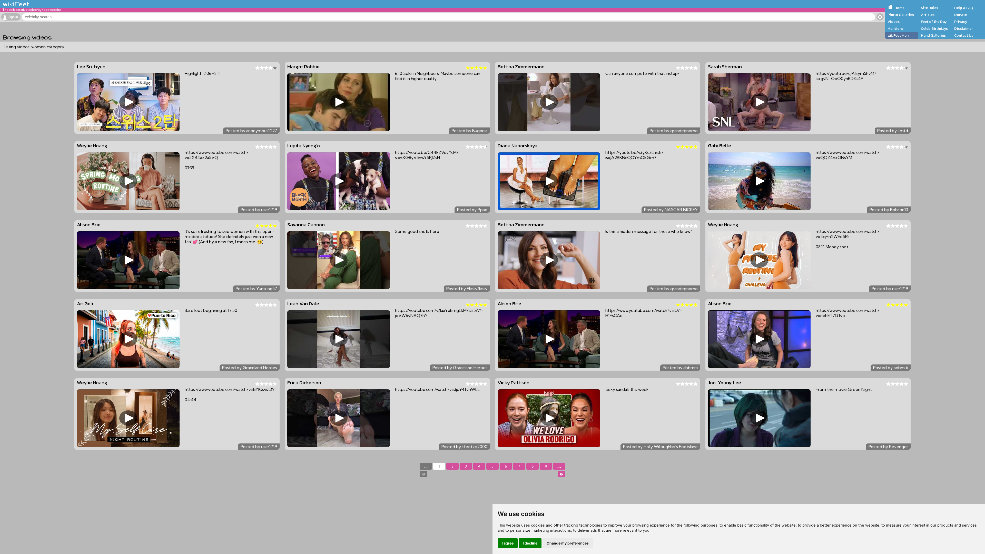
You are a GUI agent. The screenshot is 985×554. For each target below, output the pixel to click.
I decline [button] (530, 543)
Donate (960, 14)
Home (899, 8)
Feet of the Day (934, 21)
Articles (927, 14)
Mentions (895, 28)
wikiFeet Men (898, 35)
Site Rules (929, 8)
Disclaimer (963, 28)
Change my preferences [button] (568, 543)
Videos (894, 21)
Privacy (960, 21)
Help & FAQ (963, 8)
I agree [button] (508, 543)
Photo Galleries (901, 14)
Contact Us (963, 35)
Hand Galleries (933, 35)
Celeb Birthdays (934, 28)
